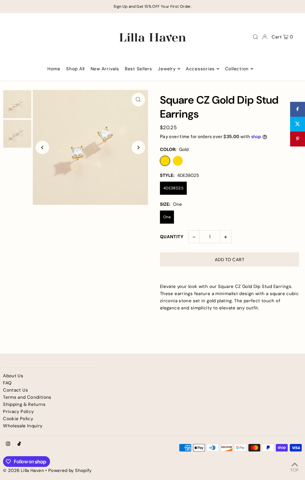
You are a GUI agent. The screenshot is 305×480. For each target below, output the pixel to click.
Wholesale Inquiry (22, 426)
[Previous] (42, 147)
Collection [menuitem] (237, 69)
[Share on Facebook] (297, 109)
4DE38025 (173, 188)
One (167, 216)
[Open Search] (255, 37)
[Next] (138, 147)
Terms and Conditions (27, 397)
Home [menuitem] (53, 69)
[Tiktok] (19, 444)
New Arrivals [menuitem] (105, 69)
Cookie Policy (18, 419)
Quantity (171, 237)
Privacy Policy (18, 411)
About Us (13, 376)
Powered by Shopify (70, 470)
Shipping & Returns (24, 404)
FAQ (7, 383)
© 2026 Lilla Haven (23, 470)
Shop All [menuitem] (75, 69)
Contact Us (15, 390)
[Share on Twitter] (297, 124)
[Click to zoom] (138, 99)
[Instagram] (8, 444)
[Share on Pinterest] (297, 139)
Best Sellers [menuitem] (138, 69)
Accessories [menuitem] (200, 69)
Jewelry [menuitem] (166, 69)
